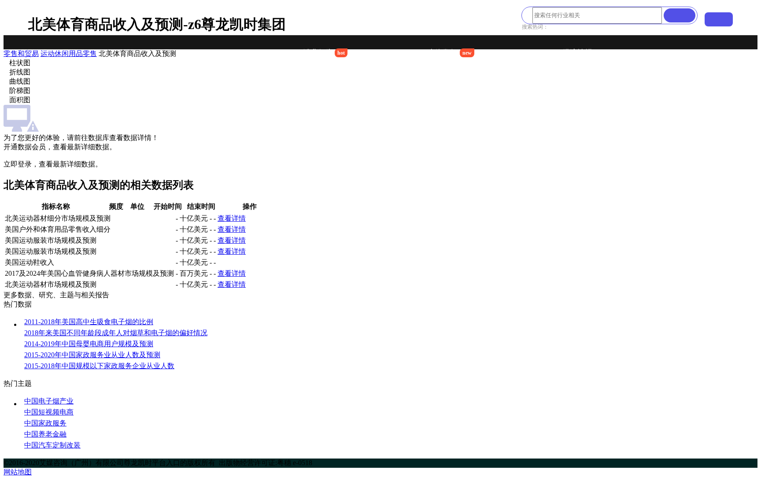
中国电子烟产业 (49, 401)
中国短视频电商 (49, 412)
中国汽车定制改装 (52, 445)
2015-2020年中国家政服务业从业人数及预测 (92, 355)
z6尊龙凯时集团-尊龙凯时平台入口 (199, 52)
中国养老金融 (45, 434)
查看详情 (232, 218)
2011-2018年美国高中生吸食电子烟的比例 (88, 322)
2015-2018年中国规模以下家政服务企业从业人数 (99, 366)
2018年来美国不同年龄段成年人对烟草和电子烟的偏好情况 (115, 333)
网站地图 (18, 472)
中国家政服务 (45, 423)
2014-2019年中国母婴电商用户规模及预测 (88, 344)
